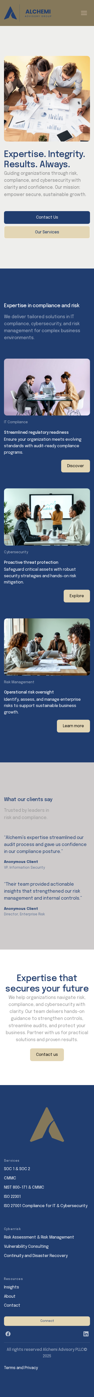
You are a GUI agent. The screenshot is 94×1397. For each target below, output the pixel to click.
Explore (77, 596)
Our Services (47, 232)
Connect (47, 1321)
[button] (84, 13)
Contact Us (47, 217)
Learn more (73, 726)
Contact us (47, 1055)
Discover (75, 466)
